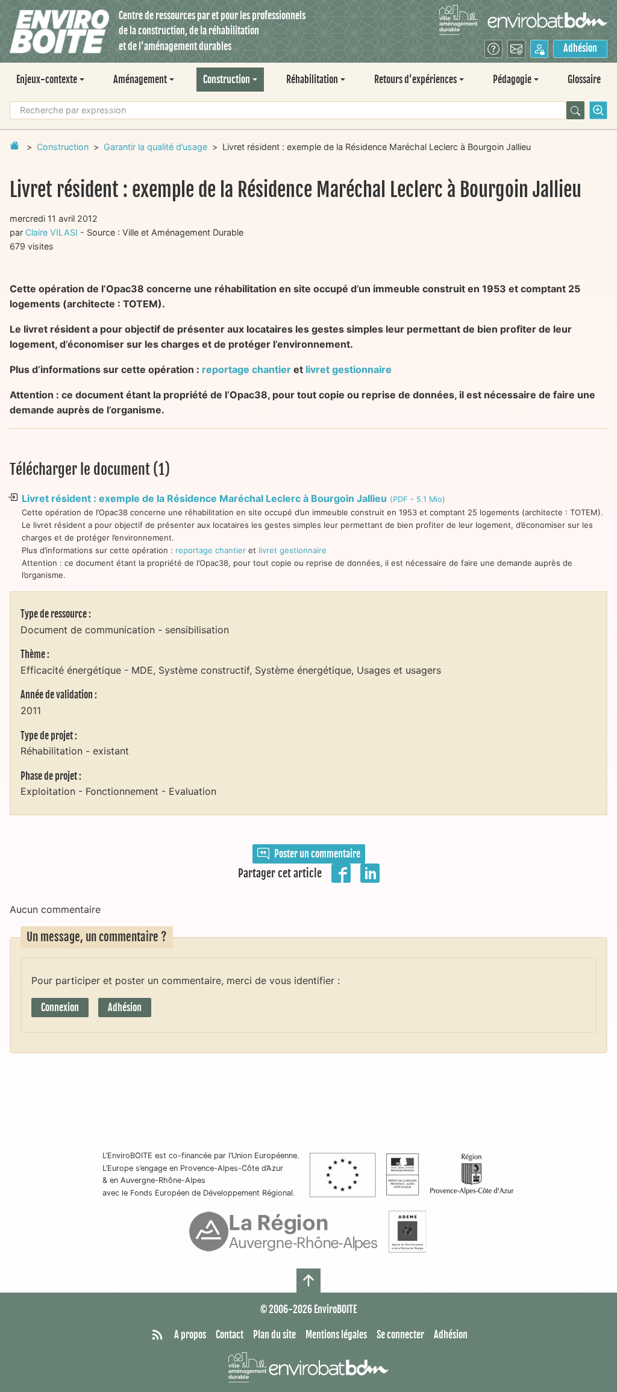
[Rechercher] (575, 110)
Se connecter (400, 1335)
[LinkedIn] (370, 872)
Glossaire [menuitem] (584, 80)
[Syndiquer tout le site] (157, 1335)
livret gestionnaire (348, 369)
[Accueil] (59, 32)
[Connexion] (539, 49)
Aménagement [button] (140, 80)
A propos (190, 1335)
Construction (63, 147)
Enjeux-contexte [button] (46, 80)
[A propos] (493, 49)
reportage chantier (246, 369)
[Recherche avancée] (598, 110)
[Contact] (516, 49)
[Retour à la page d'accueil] (14, 145)
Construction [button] (226, 80)
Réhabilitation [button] (312, 80)
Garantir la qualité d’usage (155, 147)
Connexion (60, 1008)
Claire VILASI (51, 232)
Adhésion (580, 48)
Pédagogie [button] (512, 80)
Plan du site (274, 1335)
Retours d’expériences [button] (415, 80)
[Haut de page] (308, 1280)
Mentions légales (336, 1335)
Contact (229, 1335)
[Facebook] (341, 872)
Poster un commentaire (317, 854)
